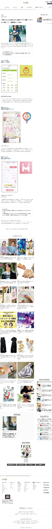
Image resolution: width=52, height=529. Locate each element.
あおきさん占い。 (46, 482)
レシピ (25, 483)
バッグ (3, 484)
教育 (30, 9)
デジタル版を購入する (20, 464)
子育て (22, 7)
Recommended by (47, 23)
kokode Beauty (23, 523)
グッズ (23, 9)
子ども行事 (27, 9)
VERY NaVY (45, 490)
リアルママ (34, 9)
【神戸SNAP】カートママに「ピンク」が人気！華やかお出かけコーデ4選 (16, 213)
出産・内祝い (15, 9)
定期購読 (40, 464)
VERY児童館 (5, 9)
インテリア (25, 484)
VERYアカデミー (35, 485)
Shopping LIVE (46, 487)
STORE (27, 511)
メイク (11, 483)
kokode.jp (18, 523)
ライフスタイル (29, 7)
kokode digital (33, 523)
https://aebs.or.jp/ (11, 503)
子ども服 (20, 9)
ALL (1, 9)
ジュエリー (3, 485)
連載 (33, 483)
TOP (0, 475)
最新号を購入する (11, 464)
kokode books (28, 523)
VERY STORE (46, 484)
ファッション (7, 7)
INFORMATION (31, 511)
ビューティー (15, 7)
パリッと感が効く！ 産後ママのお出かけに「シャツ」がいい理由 (15, 215)
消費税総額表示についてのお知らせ (26, 508)
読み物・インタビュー (39, 7)
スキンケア (11, 484)
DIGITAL (24, 511)
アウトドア (25, 485)
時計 (2, 492)
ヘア (10, 485)
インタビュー (34, 484)
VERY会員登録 (46, 492)
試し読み (30, 464)
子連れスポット (10, 9)
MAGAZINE (20, 511)
